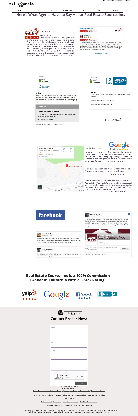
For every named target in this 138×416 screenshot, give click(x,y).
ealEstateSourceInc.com (89, 402)
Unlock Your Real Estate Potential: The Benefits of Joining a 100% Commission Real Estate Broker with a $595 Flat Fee (69, 412)
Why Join (51, 395)
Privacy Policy (69, 398)
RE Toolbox (69, 395)
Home (35, 395)
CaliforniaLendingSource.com (51, 402)
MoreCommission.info (70, 402)
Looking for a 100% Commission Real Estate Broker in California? (44, 410)
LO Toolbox (79, 395)
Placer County (85, 391)
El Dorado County (56, 391)
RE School (102, 395)
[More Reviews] (111, 119)
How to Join (60, 395)
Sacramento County (98, 391)
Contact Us (42, 395)
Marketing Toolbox (90, 395)
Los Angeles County (71, 391)
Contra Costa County (40, 391)
